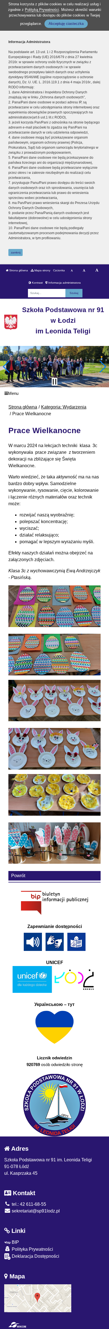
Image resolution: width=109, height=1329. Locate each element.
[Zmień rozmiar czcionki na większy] (84, 270)
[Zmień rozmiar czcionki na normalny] (72, 270)
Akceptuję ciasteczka (66, 24)
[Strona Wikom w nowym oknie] (17, 1325)
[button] (6, 366)
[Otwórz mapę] (37, 1298)
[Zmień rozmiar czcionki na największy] (96, 270)
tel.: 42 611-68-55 (28, 1204)
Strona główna (18, 270)
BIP (15, 1242)
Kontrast (37, 282)
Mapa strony (42, 270)
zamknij (15, 252)
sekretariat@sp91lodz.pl (35, 1211)
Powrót (18, 875)
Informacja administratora (64, 282)
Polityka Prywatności (32, 1249)
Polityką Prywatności (42, 10)
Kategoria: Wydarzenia (63, 407)
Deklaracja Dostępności (35, 1256)
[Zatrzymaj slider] (54, 382)
